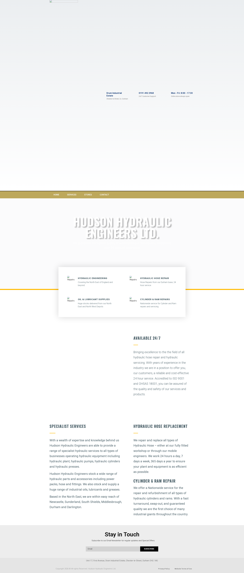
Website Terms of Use (183, 569)
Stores (88, 195)
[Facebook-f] (186, 195)
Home (56, 195)
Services (71, 195)
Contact (104, 195)
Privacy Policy (164, 569)
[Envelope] (191, 195)
